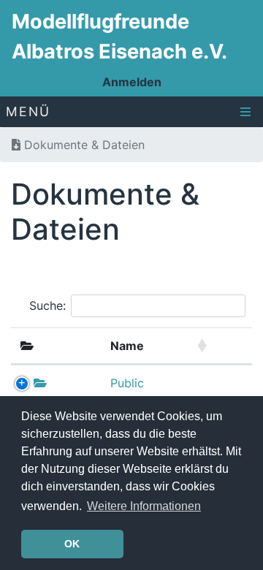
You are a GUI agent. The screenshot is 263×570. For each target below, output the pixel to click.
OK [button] (72, 544)
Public (127, 383)
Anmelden (131, 82)
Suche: (47, 305)
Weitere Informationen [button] (144, 506)
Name (127, 345)
